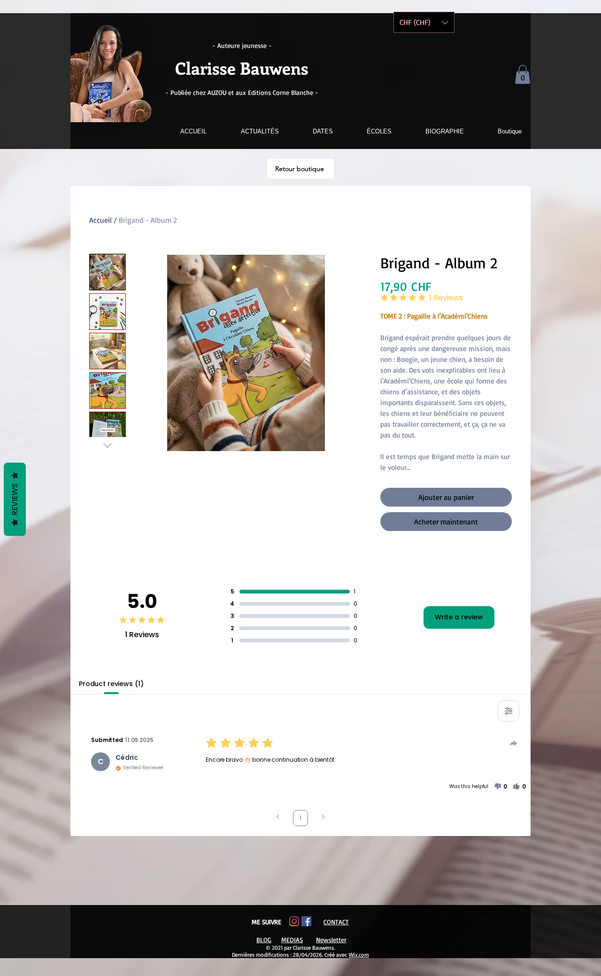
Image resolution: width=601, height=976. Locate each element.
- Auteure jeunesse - (242, 45)
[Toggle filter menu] (508, 711)
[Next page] (323, 818)
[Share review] (513, 743)
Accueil (100, 220)
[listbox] (424, 22)
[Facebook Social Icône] (306, 921)
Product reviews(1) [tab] (111, 683)
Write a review (459, 617)
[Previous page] (278, 818)
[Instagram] (294, 921)
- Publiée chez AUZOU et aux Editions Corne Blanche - (241, 92)
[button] (523, 74)
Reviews (14, 499)
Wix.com (359, 954)
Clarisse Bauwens (241, 67)
